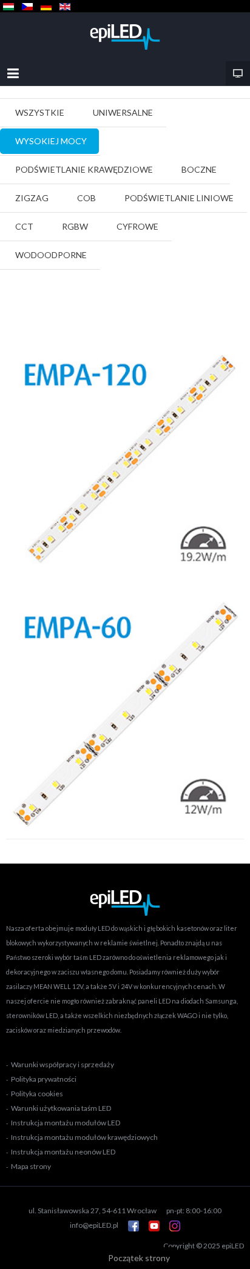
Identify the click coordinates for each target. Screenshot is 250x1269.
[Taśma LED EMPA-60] (125, 714)
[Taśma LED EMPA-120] (125, 461)
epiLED (232, 1245)
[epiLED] (125, 37)
